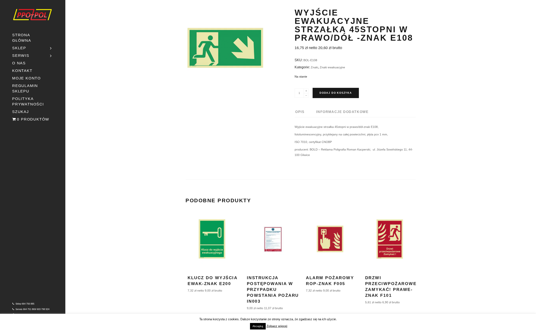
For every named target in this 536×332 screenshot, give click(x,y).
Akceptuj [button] (258, 326)
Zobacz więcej (277, 326)
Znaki (314, 67)
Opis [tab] (299, 112)
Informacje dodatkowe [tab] (342, 112)
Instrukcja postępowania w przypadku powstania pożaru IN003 (273, 289)
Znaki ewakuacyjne (332, 67)
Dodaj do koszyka (336, 92)
